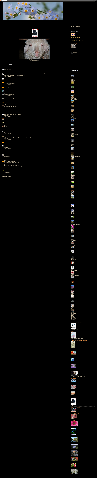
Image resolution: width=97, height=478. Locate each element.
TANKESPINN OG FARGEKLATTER (75, 224)
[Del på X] (10, 64)
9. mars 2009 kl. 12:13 (7, 116)
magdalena (72, 316)
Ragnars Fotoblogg (73, 318)
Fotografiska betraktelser (74, 259)
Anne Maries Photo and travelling (75, 134)
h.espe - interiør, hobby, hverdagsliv (75, 156)
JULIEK (5, 97)
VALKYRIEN (5, 72)
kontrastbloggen (73, 245)
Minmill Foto (72, 294)
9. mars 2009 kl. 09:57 (7, 99)
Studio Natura (73, 317)
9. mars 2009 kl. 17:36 (7, 133)
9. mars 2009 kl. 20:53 (7, 139)
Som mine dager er (73, 240)
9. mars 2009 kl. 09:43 (7, 95)
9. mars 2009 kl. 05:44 (7, 84)
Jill (4, 113)
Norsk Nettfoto (73, 113)
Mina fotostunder (73, 104)
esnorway (72, 289)
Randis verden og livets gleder (75, 275)
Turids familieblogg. (73, 118)
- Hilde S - (72, 161)
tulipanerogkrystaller (73, 308)
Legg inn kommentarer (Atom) (8, 176)
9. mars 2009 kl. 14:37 (7, 123)
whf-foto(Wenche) (73, 199)
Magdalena (5, 125)
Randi (4, 153)
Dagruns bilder (73, 320)
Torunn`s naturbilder (73, 254)
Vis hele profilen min (75, 52)
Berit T (4, 93)
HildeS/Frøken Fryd (6, 68)
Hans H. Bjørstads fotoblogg (74, 132)
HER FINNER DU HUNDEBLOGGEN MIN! (75, 26)
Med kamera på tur (73, 313)
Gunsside (72, 314)
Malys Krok (72, 194)
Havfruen (5, 121)
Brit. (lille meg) (5, 104)
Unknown (5, 81)
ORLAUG (72, 229)
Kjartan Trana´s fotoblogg (74, 99)
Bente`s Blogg (73, 319)
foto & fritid (72, 123)
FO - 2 (72, 180)
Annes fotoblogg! (73, 80)
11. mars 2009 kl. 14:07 (7, 167)
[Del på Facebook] (11, 64)
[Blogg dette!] (9, 64)
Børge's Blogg (73, 175)
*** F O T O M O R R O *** (74, 270)
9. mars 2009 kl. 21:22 (7, 148)
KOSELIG (72, 145)
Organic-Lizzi (73, 94)
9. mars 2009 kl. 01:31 (7, 76)
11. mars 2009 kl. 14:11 (7, 172)
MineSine (5, 160)
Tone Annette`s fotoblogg (74, 151)
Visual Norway (73, 213)
